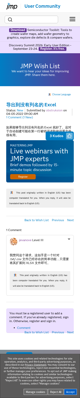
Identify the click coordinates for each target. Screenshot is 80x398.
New (20, 110)
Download (18, 30)
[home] (10, 6)
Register (23, 176)
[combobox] (31, 19)
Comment (23, 328)
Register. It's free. (52, 49)
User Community (42, 6)
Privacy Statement (35, 364)
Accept (70, 392)
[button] (69, 136)
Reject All (55, 392)
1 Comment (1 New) (19, 117)
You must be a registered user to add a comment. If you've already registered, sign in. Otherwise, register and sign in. (39, 317)
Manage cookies (35, 392)
